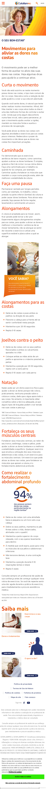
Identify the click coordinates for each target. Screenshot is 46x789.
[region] (23, 770)
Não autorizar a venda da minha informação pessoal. (23, 783)
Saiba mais (30, 631)
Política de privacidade (23, 684)
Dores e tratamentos (11, 636)
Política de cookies (12, 693)
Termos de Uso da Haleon (23, 688)
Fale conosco (30, 697)
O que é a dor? (31, 658)
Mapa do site (16, 697)
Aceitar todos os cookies (23, 777)
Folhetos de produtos (32, 693)
